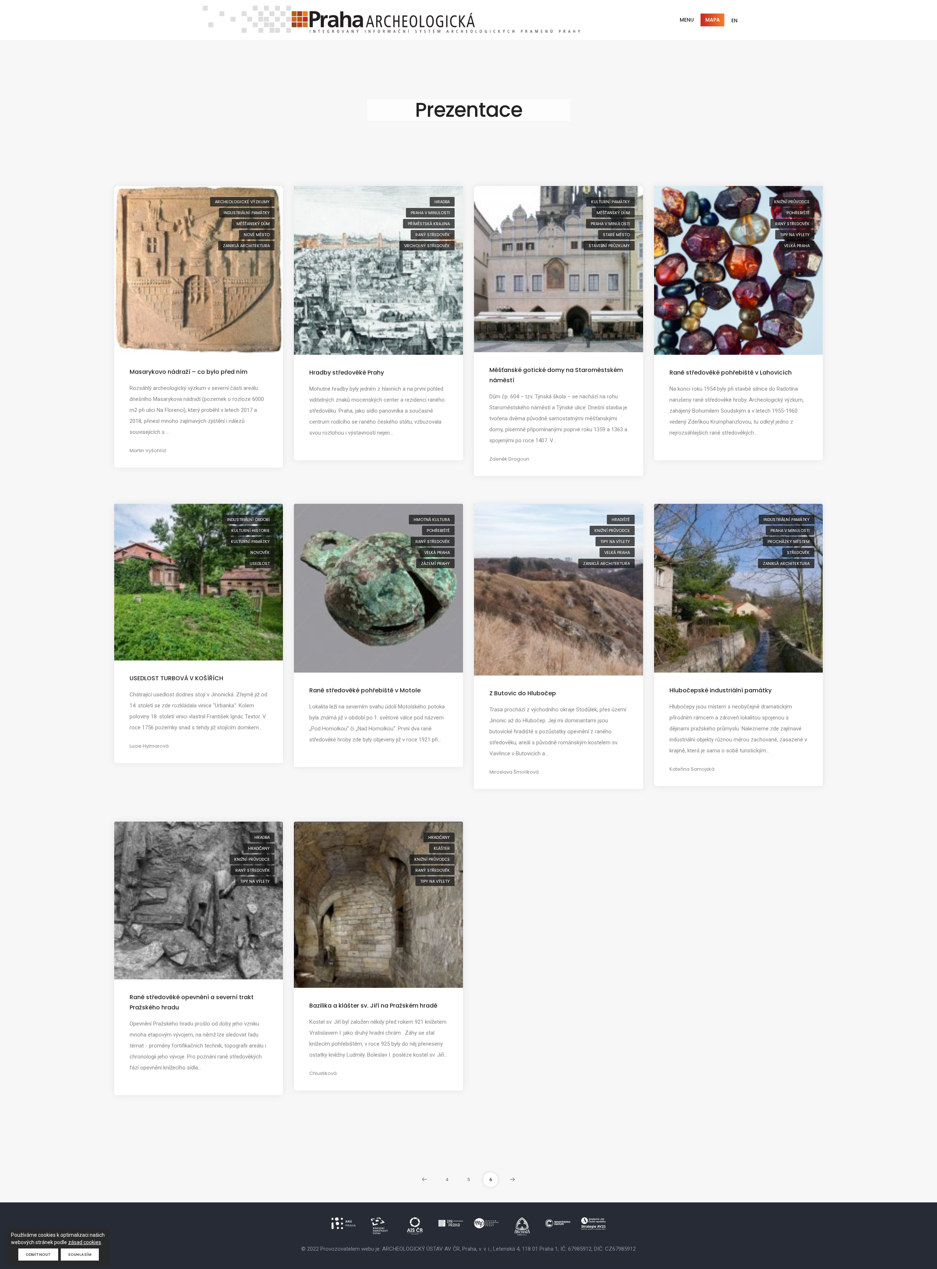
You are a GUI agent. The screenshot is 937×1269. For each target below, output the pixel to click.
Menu (687, 19)
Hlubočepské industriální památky (720, 690)
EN (734, 20)
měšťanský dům (253, 224)
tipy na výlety (795, 235)
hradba (442, 202)
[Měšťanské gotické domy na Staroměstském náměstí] (558, 268)
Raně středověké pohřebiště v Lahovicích (730, 372)
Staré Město (616, 235)
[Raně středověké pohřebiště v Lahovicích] (738, 270)
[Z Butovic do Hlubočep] (558, 589)
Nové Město (257, 235)
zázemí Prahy (435, 563)
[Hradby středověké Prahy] (378, 270)
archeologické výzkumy (242, 202)
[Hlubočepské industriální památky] (738, 588)
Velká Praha (797, 246)
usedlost (260, 563)
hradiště (621, 519)
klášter (442, 848)
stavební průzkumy (609, 246)
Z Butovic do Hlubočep (522, 693)
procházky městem (789, 541)
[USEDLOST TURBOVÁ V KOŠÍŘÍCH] (198, 581)
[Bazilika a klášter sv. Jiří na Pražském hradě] (378, 904)
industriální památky (247, 213)
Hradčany (259, 848)
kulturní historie (250, 530)
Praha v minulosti (430, 213)
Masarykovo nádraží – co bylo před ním (188, 372)
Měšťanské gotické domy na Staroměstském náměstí (556, 375)
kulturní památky (610, 202)
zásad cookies (84, 1242)
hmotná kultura (432, 519)
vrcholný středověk (427, 246)
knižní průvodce (792, 202)
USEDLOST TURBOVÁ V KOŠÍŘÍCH (176, 678)
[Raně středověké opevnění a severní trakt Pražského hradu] (198, 900)
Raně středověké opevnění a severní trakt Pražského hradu (192, 1002)
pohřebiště (798, 213)
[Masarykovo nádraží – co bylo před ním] (198, 269)
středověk (798, 552)
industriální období (248, 519)
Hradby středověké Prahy (346, 372)
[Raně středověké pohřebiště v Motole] (378, 588)
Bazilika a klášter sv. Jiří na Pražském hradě (373, 1005)
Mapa (712, 19)
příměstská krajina (429, 224)
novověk (260, 552)
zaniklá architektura (246, 246)
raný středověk (432, 235)
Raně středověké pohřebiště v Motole (365, 690)
